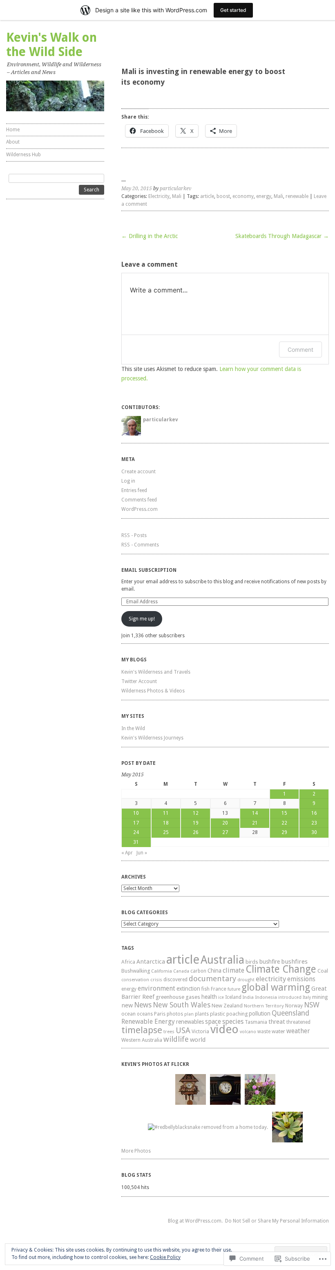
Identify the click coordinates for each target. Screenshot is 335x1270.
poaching (237, 1014)
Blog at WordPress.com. (195, 1221)
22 (284, 823)
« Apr (127, 853)
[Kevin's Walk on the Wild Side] (55, 96)
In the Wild (133, 728)
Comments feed (139, 500)
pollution (259, 1013)
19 (196, 823)
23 (314, 823)
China (214, 970)
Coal (322, 971)
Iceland (233, 997)
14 (255, 813)
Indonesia (266, 997)
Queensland (290, 1013)
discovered (175, 979)
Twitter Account (139, 681)
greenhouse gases (178, 997)
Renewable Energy (148, 1021)
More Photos (136, 1151)
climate (233, 970)
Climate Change (281, 969)
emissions (301, 979)
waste (263, 1031)
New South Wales (181, 1004)
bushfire (269, 961)
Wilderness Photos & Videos (153, 691)
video (224, 1029)
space (213, 1021)
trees (168, 1031)
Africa (128, 962)
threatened (298, 1022)
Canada (181, 971)
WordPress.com (139, 509)
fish (205, 989)
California (161, 971)
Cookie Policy (165, 1257)
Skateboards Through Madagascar (282, 236)
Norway (294, 1006)
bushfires (294, 961)
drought (246, 979)
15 (284, 813)
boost (223, 196)
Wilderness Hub (23, 154)
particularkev (175, 188)
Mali (176, 196)
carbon (198, 971)
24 (136, 832)
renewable (297, 196)
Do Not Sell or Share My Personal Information (277, 1221)
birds (252, 962)
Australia (222, 960)
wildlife (176, 1039)
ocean (128, 1014)
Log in (128, 481)
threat (276, 1021)
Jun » (141, 853)
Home (13, 130)
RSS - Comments (140, 545)
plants (202, 1014)
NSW (311, 1004)
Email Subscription (148, 570)
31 (136, 842)
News (143, 1005)
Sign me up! (142, 619)
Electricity (159, 196)
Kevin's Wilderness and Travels (155, 672)
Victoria (200, 1031)
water (278, 1031)
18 (166, 823)
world (197, 1039)
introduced (290, 997)
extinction (188, 988)
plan (189, 1014)
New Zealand (227, 1006)
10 (136, 813)
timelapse (141, 1030)
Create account (138, 471)
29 (284, 832)
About (13, 142)
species (232, 1021)
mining (320, 997)
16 (314, 813)
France (218, 989)
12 (196, 813)
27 (225, 832)
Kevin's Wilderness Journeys (152, 738)
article (207, 196)
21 (255, 823)
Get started (233, 10)
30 (314, 832)
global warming (275, 987)
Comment (300, 349)
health (209, 997)
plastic (217, 1014)
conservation (135, 979)
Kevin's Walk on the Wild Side (51, 44)
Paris (159, 1014)
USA (183, 1030)
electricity (271, 979)
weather (298, 1031)
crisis (156, 979)
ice (221, 997)
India (248, 997)
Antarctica (150, 961)
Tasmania (256, 1022)
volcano (248, 1031)
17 (136, 823)
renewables (190, 1021)
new (127, 1005)
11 (166, 813)
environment (156, 988)
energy (263, 196)
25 (166, 832)
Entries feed (134, 490)
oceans (145, 1014)
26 (196, 832)
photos (175, 1014)
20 (225, 823)
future (234, 989)
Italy (307, 997)
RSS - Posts (134, 535)
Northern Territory (264, 1006)
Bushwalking (135, 971)
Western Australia (141, 1040)
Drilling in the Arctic (149, 236)
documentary (212, 978)
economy (243, 196)
